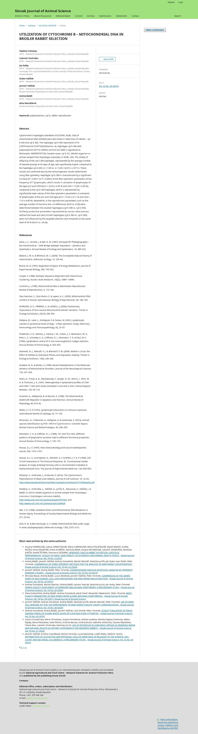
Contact (135, 15)
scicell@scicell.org (41, 705)
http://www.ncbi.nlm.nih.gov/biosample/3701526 (43, 499)
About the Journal (42, 15)
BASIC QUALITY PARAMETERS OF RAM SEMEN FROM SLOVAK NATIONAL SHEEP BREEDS (78, 594)
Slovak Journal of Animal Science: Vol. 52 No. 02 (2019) (71, 572)
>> (25, 647)
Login (180, 2)
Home (22, 25)
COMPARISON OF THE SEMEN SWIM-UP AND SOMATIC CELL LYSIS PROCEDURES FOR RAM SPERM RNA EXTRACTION (77, 577)
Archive (90, 15)
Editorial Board (63, 15)
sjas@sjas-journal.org (37, 698)
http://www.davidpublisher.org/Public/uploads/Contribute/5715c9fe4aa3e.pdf (57, 482)
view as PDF (108, 59)
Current (78, 15)
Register (171, 2)
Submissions (105, 15)
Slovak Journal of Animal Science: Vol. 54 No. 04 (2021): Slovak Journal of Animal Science (76, 597)
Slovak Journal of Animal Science (43, 10)
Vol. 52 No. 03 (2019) (47, 25)
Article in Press (22, 15)
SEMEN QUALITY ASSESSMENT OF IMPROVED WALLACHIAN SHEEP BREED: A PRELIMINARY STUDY (72, 587)
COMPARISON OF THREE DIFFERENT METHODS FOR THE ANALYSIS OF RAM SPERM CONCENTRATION (83, 564)
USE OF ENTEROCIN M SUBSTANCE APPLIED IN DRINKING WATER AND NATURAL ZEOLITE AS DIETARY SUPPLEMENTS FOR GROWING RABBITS (80, 626)
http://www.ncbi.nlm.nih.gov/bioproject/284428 (42, 503)
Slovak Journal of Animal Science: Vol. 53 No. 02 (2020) (51, 567)
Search (177, 15)
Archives (31, 25)
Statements (121, 15)
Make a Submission (155, 30)
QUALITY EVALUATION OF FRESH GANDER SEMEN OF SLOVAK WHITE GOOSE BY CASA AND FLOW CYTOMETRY (78, 612)
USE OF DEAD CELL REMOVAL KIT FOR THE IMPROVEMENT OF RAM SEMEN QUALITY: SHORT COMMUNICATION (79, 603)
